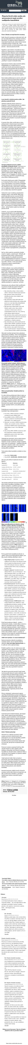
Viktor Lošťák (12, 790)
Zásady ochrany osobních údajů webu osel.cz (14, 1043)
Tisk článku (14, 795)
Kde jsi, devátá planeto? (6, 887)
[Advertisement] (14, 809)
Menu (3, 10)
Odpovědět (3, 909)
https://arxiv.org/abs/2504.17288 (19, 785)
